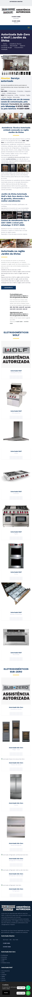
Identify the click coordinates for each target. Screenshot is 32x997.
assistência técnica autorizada (16, 157)
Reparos (22, 45)
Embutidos (20, 91)
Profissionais (12, 91)
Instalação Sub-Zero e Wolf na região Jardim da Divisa (15, 282)
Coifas (16, 95)
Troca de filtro (18, 47)
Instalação (4, 49)
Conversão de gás (6, 47)
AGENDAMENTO (8, 287)
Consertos (4, 45)
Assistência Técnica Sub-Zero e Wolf (11, 269)
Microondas (16, 97)
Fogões (28, 95)
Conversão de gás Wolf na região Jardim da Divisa (14, 279)
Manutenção (13, 45)
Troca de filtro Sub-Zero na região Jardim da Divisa (15, 280)
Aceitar (6, 992)
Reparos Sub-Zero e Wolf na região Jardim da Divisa (15, 277)
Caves (3, 93)
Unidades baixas (11, 93)
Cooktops (22, 95)
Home (5, 44)
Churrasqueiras (9, 95)
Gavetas (9, 97)
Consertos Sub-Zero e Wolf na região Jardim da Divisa (15, 271)
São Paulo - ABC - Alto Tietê (10, 939)
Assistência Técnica (15, 44)
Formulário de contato (19, 104)
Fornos (4, 97)
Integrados (28, 91)
